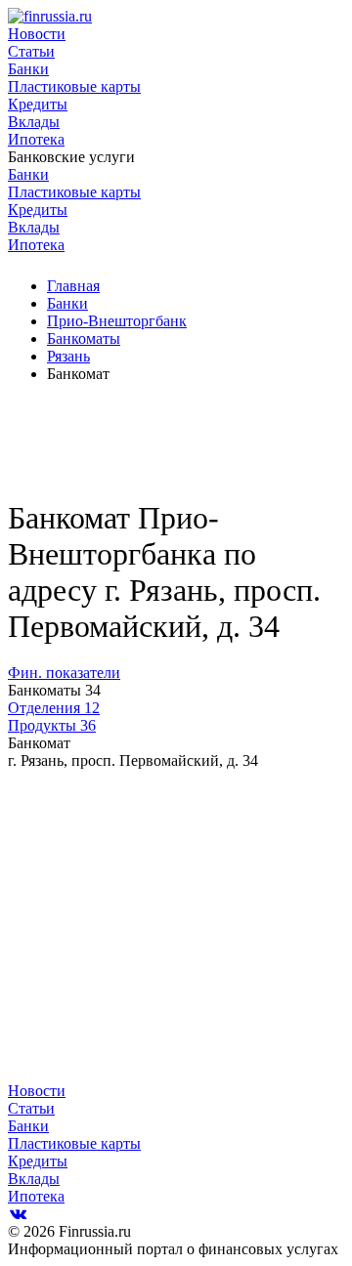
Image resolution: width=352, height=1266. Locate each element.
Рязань (68, 356)
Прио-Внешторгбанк (117, 321)
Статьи (31, 51)
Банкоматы (83, 338)
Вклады (34, 121)
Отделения (54, 707)
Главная (73, 285)
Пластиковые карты (74, 86)
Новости (37, 33)
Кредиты (37, 104)
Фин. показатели (64, 672)
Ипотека (36, 139)
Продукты (52, 725)
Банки (28, 69)
